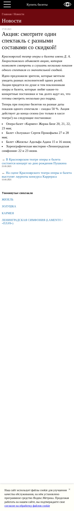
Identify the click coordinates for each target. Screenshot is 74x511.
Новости (19, 14)
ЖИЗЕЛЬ (7, 199)
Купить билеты (37, 4)
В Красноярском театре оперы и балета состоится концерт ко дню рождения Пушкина (34, 161)
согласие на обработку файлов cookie (27, 505)
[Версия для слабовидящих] (67, 4)
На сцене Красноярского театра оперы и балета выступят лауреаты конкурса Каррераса (37, 174)
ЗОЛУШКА (9, 206)
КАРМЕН (8, 213)
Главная (6, 14)
